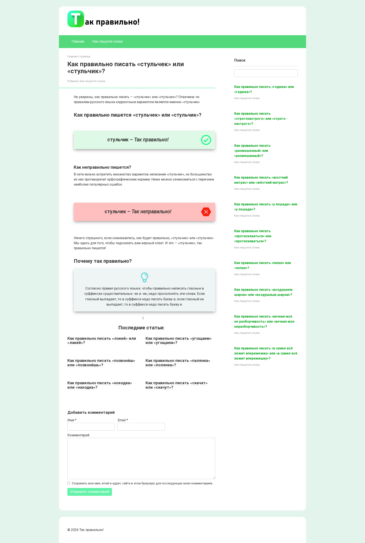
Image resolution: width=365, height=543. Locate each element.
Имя (71, 420)
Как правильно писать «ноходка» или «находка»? (99, 385)
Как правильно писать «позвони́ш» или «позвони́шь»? (101, 362)
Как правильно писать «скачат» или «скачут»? (177, 385)
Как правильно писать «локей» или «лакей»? (101, 340)
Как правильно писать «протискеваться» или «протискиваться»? (252, 236)
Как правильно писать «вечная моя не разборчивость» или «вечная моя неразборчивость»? (264, 321)
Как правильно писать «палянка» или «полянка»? (178, 362)
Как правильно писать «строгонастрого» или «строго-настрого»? (260, 119)
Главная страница (78, 56)
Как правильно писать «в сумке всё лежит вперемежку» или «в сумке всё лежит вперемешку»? (265, 353)
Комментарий (78, 435)
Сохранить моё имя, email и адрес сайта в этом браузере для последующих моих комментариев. (142, 483)
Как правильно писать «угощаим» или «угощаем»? (179, 340)
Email (123, 420)
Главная (78, 41)
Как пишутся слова (108, 41)
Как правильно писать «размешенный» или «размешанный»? (252, 151)
